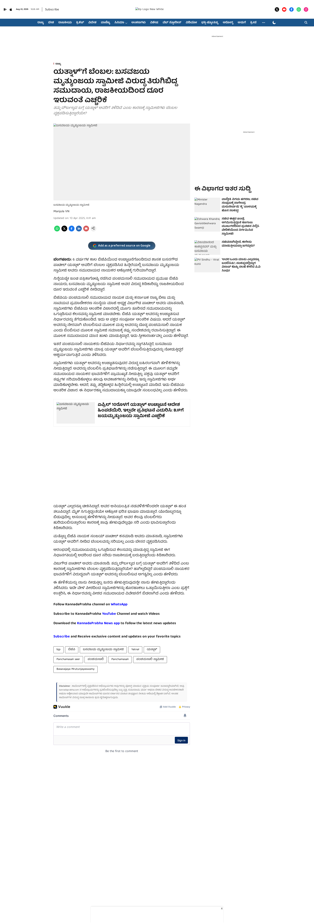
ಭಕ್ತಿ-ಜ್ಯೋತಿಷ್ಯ (209, 22)
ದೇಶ (51, 22)
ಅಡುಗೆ (242, 22)
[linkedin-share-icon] (79, 230)
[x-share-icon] (64, 230)
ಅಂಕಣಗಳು (138, 22)
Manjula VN (61, 211)
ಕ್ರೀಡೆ (253, 22)
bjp (59, 649)
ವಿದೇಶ (92, 22)
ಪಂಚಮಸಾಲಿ (96, 659)
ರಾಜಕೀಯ (65, 22)
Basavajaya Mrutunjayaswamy (75, 669)
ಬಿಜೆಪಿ (71, 649)
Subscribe (52, 10)
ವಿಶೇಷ (154, 22)
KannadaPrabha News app (98, 623)
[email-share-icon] (86, 230)
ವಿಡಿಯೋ (191, 22)
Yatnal (135, 649)
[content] (116, 614)
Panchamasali (120, 659)
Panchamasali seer (68, 659)
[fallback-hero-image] (207, 205)
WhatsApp (119, 604)
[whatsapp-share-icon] (57, 230)
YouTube (109, 614)
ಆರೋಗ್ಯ (228, 22)
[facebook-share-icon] (72, 230)
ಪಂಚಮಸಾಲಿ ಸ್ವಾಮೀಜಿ (150, 659)
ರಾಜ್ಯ (40, 22)
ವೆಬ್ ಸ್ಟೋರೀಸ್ (172, 22)
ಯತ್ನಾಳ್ (152, 649)
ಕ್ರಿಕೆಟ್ (80, 22)
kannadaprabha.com (69, 690)
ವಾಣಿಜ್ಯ (105, 22)
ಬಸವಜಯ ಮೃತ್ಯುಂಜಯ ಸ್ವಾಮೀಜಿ (103, 649)
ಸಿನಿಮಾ (119, 22)
